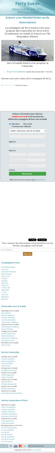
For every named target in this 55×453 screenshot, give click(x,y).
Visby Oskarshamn (7, 423)
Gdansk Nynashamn (8, 334)
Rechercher (41, 180)
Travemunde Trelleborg (9, 322)
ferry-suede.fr (36, 450)
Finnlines (4, 278)
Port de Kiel (5, 432)
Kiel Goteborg (6, 313)
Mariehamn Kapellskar (9, 414)
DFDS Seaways (6, 274)
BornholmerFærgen (8, 267)
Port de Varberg (7, 441)
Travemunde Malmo (8, 320)
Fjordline (4, 281)
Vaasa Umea (5, 366)
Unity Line (4, 294)
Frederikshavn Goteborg (10, 327)
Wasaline (4, 299)
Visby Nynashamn (7, 421)
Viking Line (5, 297)
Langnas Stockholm (8, 412)
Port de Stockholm (7, 437)
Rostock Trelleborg (7, 315)
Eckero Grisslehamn (16, 71)
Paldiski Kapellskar (7, 375)
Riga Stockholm (6, 382)
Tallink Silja (5, 290)
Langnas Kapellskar (8, 409)
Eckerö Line (5, 276)
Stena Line (5, 285)
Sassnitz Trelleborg (8, 318)
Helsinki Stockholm (8, 359)
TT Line (3, 292)
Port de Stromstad (7, 439)
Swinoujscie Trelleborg (9, 338)
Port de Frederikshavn (9, 428)
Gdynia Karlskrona (7, 336)
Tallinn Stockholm (7, 377)
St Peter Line (5, 288)
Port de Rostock (6, 434)
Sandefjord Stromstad (9, 370)
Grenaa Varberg (7, 329)
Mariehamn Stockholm (9, 416)
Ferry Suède (27, 3)
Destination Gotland (8, 272)
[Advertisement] (27, 99)
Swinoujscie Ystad (7, 340)
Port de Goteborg (7, 430)
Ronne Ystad (5, 345)
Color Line (4, 269)
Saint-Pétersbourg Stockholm (11, 393)
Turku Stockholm (7, 363)
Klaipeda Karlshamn (8, 389)
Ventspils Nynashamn (9, 384)
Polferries (4, 283)
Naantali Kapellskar (8, 361)
